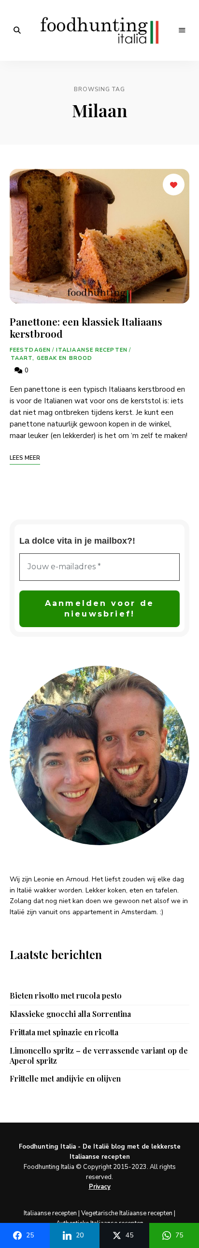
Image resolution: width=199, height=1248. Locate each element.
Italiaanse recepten (92, 350)
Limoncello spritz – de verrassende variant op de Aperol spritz (99, 1056)
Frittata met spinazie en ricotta (64, 1032)
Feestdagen (30, 350)
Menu (182, 30)
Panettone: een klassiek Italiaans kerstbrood (86, 327)
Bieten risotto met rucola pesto (66, 996)
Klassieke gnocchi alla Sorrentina (70, 1014)
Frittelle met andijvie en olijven (65, 1078)
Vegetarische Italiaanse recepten (126, 1213)
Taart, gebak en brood (51, 358)
